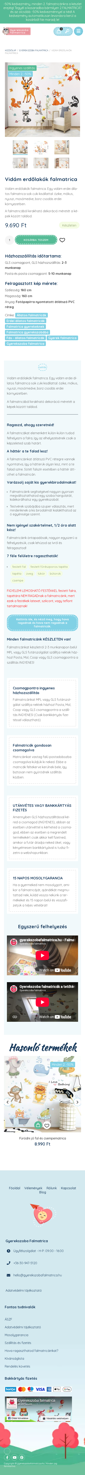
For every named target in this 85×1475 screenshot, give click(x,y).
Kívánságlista (14, 1358)
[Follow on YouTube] (14, 1457)
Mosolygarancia (16, 1335)
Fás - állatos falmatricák (25, 338)
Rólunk (51, 1188)
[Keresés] (67, 31)
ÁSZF (8, 1319)
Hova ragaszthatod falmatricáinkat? (31, 1351)
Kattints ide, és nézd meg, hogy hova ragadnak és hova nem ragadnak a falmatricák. (42, 623)
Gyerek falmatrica (62, 338)
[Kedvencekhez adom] (47, 1125)
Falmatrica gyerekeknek (25, 326)
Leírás (42, 367)
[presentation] (7, 1102)
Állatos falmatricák (31, 315)
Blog (42, 1192)
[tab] (42, 368)
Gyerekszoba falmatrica (33, 50)
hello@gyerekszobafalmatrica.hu (37, 1275)
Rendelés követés (17, 1366)
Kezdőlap (10, 50)
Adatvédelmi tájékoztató (24, 1290)
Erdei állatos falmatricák (26, 321)
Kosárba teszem (36, 239)
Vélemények (33, 1188)
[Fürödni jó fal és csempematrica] (42, 1094)
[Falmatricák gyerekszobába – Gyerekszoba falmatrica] (17, 31)
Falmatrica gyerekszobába (27, 332)
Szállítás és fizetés (18, 1343)
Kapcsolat (68, 1188)
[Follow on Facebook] (7, 1457)
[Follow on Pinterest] (22, 1457)
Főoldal (14, 1188)
